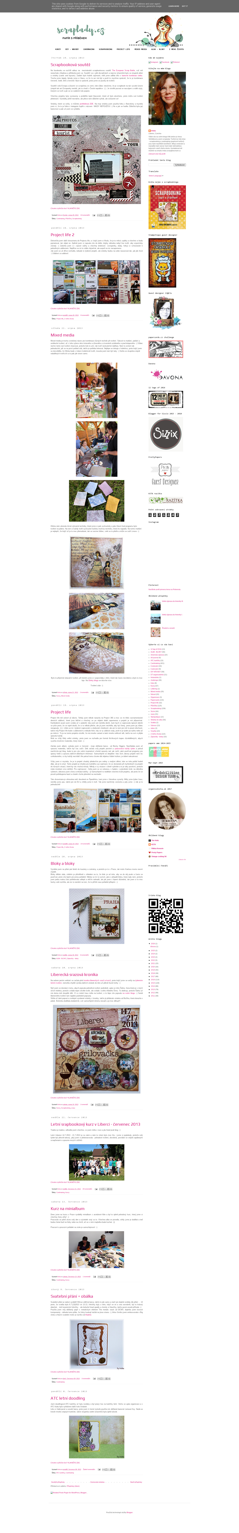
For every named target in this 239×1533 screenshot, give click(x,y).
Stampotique (155, 717)
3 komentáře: (86, 1378)
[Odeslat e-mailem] (98, 215)
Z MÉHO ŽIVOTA (176, 49)
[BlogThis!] (101, 215)
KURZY (58, 49)
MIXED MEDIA (141, 49)
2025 (153, 951)
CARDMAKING (88, 49)
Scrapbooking (77, 218)
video (153, 728)
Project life (59, 319)
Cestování (154, 666)
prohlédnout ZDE (86, 104)
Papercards (155, 700)
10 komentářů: (85, 215)
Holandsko (155, 677)
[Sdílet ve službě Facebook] (106, 215)
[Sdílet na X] (103, 215)
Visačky (153, 731)
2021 (153, 963)
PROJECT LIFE (123, 49)
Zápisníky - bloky (73, 958)
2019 (153, 970)
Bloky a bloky (63, 863)
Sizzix (153, 711)
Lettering (154, 689)
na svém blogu (129, 993)
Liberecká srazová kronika (74, 974)
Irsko (152, 683)
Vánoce (153, 725)
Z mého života (69, 319)
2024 (153, 954)
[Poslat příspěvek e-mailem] (94, 215)
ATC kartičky (60, 1473)
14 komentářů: (85, 844)
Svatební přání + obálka (72, 1296)
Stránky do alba (156, 720)
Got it (185, 6)
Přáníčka (68, 218)
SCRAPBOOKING (105, 49)
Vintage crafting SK (159, 856)
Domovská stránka (97, 1482)
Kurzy (58, 696)
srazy (73, 1108)
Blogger (130, 1512)
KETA (153, 844)
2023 (153, 957)
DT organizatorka (157, 675)
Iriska (153, 131)
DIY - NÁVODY (72, 49)
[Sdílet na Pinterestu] (108, 215)
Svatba (153, 723)
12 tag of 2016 (156, 649)
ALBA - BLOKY (158, 49)
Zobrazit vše (182, 859)
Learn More (173, 6)
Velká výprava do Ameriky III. (172, 601)
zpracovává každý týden (125, 749)
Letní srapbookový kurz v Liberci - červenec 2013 (95, 1124)
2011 (153, 996)
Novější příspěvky (58, 1482)
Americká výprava (157, 655)
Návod (153, 694)
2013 (153, 989)
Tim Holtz (155, 840)
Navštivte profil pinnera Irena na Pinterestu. (165, 589)
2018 (153, 973)
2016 (153, 980)
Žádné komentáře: (89, 1469)
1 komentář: (84, 1104)
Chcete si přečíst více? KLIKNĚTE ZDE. (65, 208)
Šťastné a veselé (168, 628)
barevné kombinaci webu (132, 76)
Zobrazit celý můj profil (157, 154)
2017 (153, 976)
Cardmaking (60, 218)
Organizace (155, 697)
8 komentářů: (85, 315)
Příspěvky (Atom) (73, 1486)
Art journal (154, 658)
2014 (153, 986)
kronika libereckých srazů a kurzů (97, 980)
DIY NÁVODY (156, 672)
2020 (153, 967)
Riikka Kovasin (157, 848)
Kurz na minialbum (68, 1208)
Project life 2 (62, 234)
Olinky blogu (93, 680)
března (153, 947)
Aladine (88, 1315)
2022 (153, 960)
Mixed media (62, 335)
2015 (153, 983)
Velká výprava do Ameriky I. (172, 615)
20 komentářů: (88, 1189)
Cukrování (154, 669)
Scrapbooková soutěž (70, 64)
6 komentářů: (84, 955)
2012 (153, 993)
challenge (154, 680)
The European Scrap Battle (123, 70)
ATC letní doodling (68, 1398)
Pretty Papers (156, 852)
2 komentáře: (84, 692)
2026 (153, 944)
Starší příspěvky (136, 1482)
